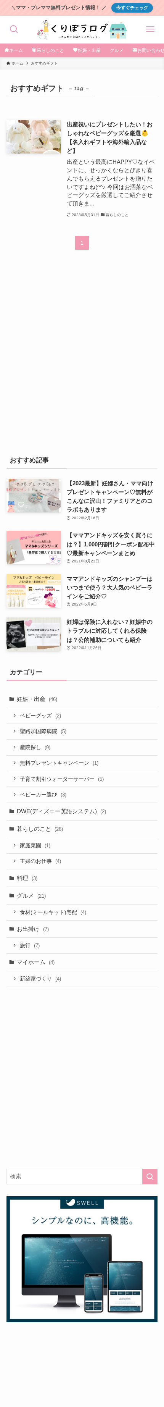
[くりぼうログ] (82, 30)
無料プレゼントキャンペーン (59, 763)
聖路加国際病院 (43, 731)
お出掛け (33, 929)
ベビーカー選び (43, 795)
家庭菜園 (35, 845)
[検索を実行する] (150, 1176)
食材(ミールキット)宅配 (53, 912)
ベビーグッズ (40, 715)
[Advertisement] (82, 358)
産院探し (35, 747)
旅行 (30, 945)
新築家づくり (40, 979)
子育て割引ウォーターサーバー (62, 779)
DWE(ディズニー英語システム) (61, 811)
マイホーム (36, 962)
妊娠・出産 (37, 699)
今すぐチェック (132, 7)
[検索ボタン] (14, 30)
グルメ (31, 895)
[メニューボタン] (150, 30)
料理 (27, 878)
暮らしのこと (40, 828)
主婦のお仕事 (40, 861)
